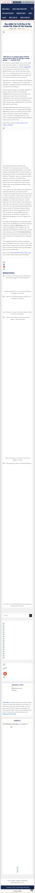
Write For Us (13, 17)
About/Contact (25, 17)
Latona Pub (27, 67)
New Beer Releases (8, 13)
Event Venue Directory (20, 9)
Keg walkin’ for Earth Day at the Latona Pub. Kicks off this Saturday (17, 25)
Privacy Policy (17, 891)
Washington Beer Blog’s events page (21, 252)
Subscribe (6, 702)
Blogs (4, 17)
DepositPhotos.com (18, 882)
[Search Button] (32, 8)
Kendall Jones (13, 28)
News (30, 13)
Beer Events (6, 9)
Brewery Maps (21, 13)
